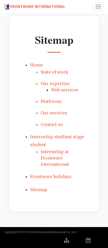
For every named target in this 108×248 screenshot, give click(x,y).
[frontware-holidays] (88, 240)
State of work (54, 72)
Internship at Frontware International (55, 158)
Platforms (51, 101)
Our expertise (55, 83)
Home (36, 65)
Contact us (52, 124)
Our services (54, 112)
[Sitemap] (67, 240)
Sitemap (38, 189)
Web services (65, 89)
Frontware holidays (51, 176)
